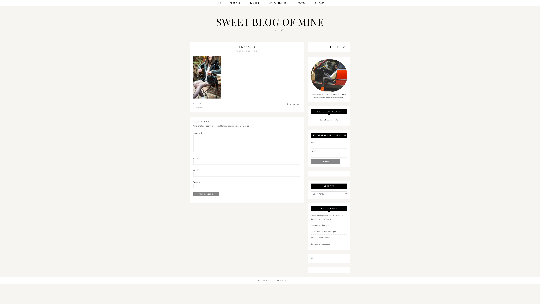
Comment (197, 133)
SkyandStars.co (275, 281)
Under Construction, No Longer (323, 231)
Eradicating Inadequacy (320, 244)
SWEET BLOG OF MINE (270, 21)
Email (196, 170)
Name (196, 158)
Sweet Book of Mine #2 (320, 225)
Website (196, 182)
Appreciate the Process (320, 238)
